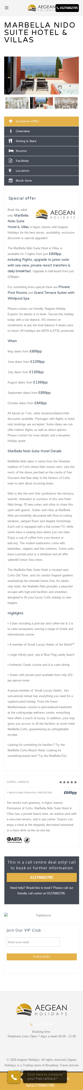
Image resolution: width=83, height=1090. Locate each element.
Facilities (22, 161)
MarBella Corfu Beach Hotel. (27, 750)
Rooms (21, 151)
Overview (23, 131)
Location (22, 171)
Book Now (24, 181)
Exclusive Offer (27, 121)
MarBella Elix (58, 756)
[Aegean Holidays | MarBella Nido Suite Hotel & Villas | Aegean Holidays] (41, 8)
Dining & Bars (26, 141)
